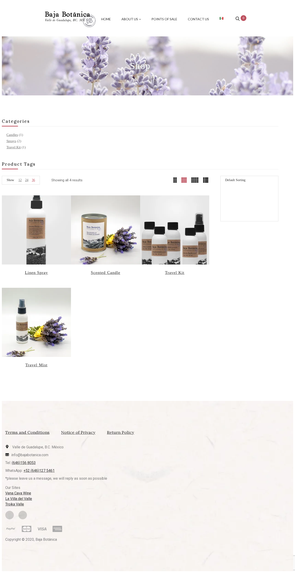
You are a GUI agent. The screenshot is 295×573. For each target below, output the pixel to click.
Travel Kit (13, 147)
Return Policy (120, 432)
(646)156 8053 (24, 463)
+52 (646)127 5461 (39, 470)
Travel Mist (36, 365)
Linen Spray (36, 272)
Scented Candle (105, 272)
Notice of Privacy (78, 432)
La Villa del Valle (18, 499)
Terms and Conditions (27, 432)
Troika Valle (14, 504)
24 (26, 180)
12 (20, 180)
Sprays (11, 141)
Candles (12, 135)
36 (33, 180)
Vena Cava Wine (18, 493)
